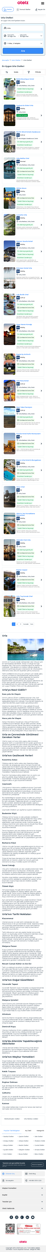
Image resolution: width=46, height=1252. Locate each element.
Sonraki (26, 624)
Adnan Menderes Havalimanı (28, 725)
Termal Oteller (24, 9)
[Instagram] (16, 1217)
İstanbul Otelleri (8, 1136)
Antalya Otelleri (8, 1141)
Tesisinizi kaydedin (37, 1164)
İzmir (4, 662)
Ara (23, 51)
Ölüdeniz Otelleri (40, 1141)
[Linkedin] (27, 1217)
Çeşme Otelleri (24, 1136)
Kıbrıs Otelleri (39, 1154)
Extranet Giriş (10, 1173)
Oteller (9, 9)
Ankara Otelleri (23, 1141)
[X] (22, 1217)
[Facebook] (11, 1217)
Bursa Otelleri (23, 1154)
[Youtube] (32, 1217)
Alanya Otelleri (8, 1145)
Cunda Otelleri (39, 1145)
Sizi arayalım (10, 1180)
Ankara (29, 708)
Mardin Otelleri (23, 1145)
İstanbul (5, 706)
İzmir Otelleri (7, 1154)
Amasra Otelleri (40, 1149)
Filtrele (38, 72)
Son (31, 624)
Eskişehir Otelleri (24, 1149)
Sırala (16, 72)
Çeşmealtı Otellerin (9, 810)
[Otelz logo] (23, 4)
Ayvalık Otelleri (8, 1149)
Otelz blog (32, 1173)
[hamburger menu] (42, 3)
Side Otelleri (39, 1136)
